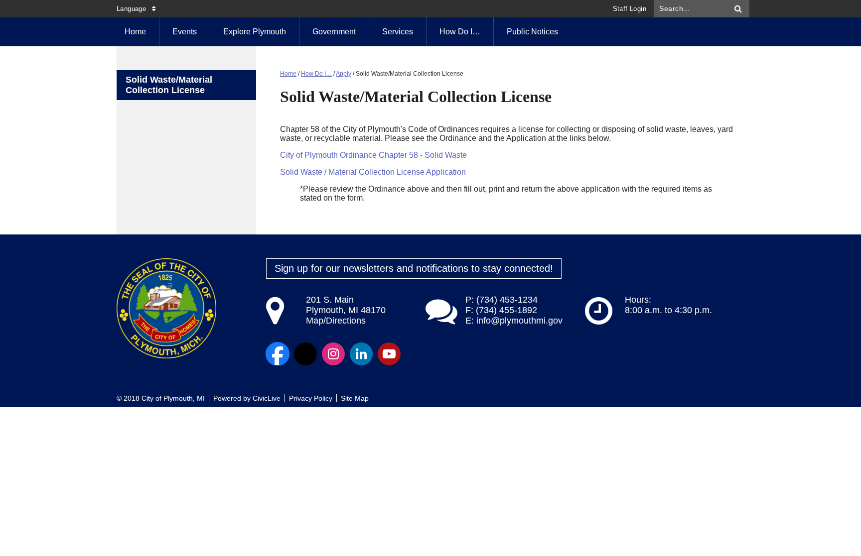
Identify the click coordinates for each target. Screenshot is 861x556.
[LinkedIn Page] (361, 353)
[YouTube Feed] (389, 353)
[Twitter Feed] (305, 353)
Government (334, 31)
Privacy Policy (310, 398)
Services (397, 31)
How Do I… (459, 31)
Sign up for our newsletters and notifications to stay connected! (414, 268)
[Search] (738, 8)
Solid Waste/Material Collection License (169, 85)
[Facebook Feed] (277, 353)
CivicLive (267, 398)
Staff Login (629, 8)
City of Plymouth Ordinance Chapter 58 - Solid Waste (373, 155)
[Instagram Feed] (333, 353)
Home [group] (135, 31)
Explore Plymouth (254, 31)
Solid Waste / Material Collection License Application (373, 172)
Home (288, 73)
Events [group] (184, 31)
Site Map (355, 398)
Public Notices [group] (532, 31)
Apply (343, 73)
